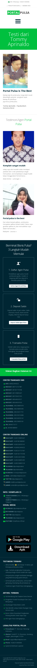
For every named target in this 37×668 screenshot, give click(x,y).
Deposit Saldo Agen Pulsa (18, 322)
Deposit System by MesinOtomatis (24, 663)
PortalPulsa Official (18, 521)
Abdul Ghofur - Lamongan (11, 179)
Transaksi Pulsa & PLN (18, 359)
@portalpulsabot (15, 466)
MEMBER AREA (26, 6)
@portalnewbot (14, 469)
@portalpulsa (18, 511)
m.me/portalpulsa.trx (16, 473)
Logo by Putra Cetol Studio (26, 665)
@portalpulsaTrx (14, 479)
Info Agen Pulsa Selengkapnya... (15, 619)
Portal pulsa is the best (13, 218)
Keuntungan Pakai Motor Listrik (15, 605)
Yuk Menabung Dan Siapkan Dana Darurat (19, 596)
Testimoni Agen (18, 122)
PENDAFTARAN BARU (14, 6)
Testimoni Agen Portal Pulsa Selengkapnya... (19, 586)
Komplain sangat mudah (14, 165)
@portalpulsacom (18, 518)
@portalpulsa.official (19, 508)
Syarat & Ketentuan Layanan (14, 646)
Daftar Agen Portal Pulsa (18, 286)
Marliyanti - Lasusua (9, 231)
